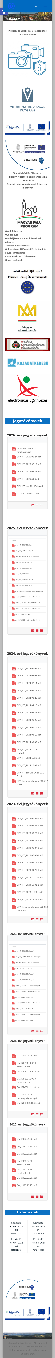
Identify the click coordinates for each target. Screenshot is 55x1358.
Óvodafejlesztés (13, 231)
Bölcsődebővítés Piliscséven (27, 173)
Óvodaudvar (11, 234)
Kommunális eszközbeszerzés (21, 256)
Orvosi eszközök (14, 260)
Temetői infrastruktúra (17, 245)
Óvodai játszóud (13, 238)
